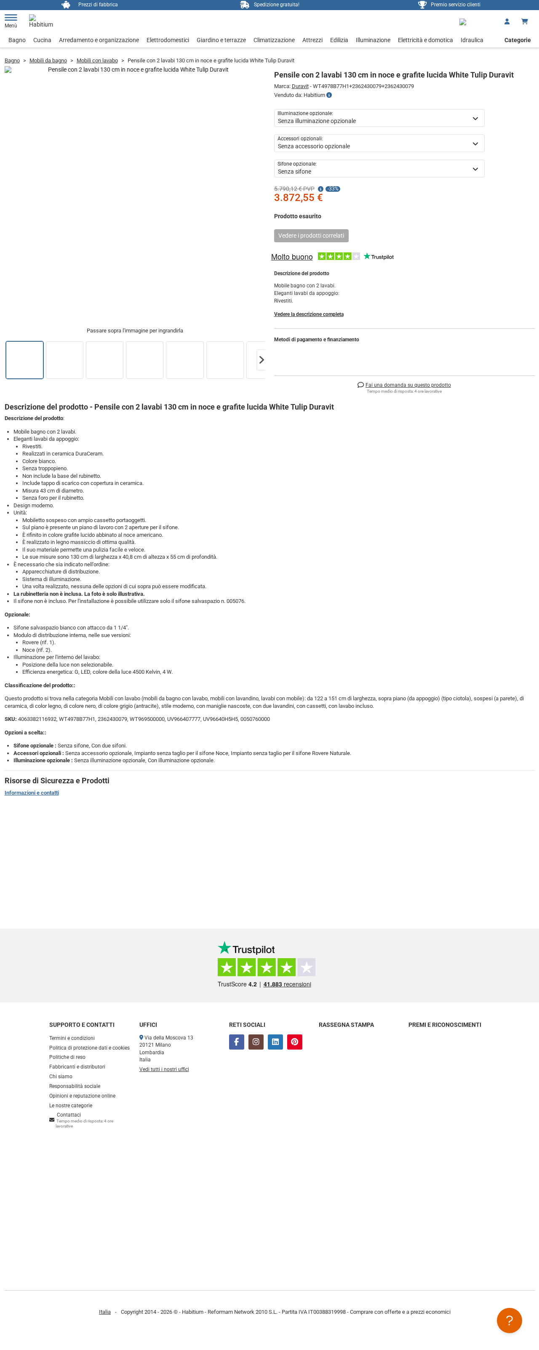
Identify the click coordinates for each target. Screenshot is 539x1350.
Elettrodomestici (168, 40)
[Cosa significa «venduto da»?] (329, 95)
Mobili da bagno (48, 60)
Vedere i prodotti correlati (311, 235)
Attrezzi (312, 40)
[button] (261, 360)
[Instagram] (256, 1042)
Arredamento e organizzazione (99, 40)
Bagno (17, 40)
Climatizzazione (274, 40)
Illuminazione (373, 40)
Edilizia (339, 40)
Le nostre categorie (70, 1106)
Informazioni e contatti (32, 793)
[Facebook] (236, 1042)
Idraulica (472, 40)
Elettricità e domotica (425, 40)
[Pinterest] (294, 1042)
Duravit (300, 86)
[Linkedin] (275, 1042)
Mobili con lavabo (97, 60)
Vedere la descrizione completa (309, 314)
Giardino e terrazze (221, 40)
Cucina (42, 40)
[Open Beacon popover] (509, 1320)
